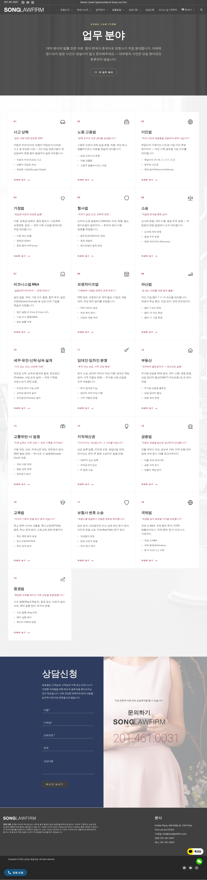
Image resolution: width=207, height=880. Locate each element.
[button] (71, 10)
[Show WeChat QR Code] (199, 861)
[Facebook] (23, 2)
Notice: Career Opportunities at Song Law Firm (103, 2)
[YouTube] (27, 2)
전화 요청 (18, 872)
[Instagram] (32, 2)
